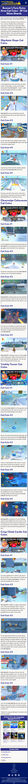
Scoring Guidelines (14, 770)
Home (2, 17)
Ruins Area (5, 754)
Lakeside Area (6, 752)
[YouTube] (9, 775)
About (14, 764)
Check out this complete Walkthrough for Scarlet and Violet (6, 730)
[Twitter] (12, 775)
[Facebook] (15, 775)
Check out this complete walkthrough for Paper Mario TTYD (14, 730)
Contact (14, 765)
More (4, 760)
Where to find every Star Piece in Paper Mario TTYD (21, 740)
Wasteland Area (7, 757)
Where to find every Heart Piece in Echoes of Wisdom (14, 740)
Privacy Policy (14, 772)
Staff (14, 767)
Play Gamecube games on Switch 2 (21, 729)
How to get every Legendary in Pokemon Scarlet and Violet (6, 741)
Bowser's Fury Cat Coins (11, 17)
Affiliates (14, 769)
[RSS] (19, 775)
